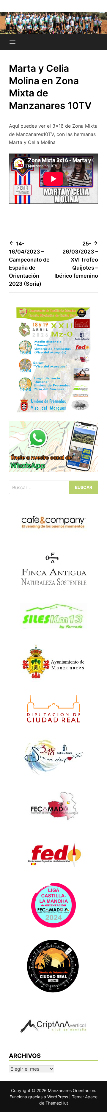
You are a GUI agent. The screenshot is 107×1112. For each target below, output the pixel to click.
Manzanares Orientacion (71, 1090)
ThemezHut (56, 1102)
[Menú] (12, 42)
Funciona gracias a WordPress (39, 1096)
